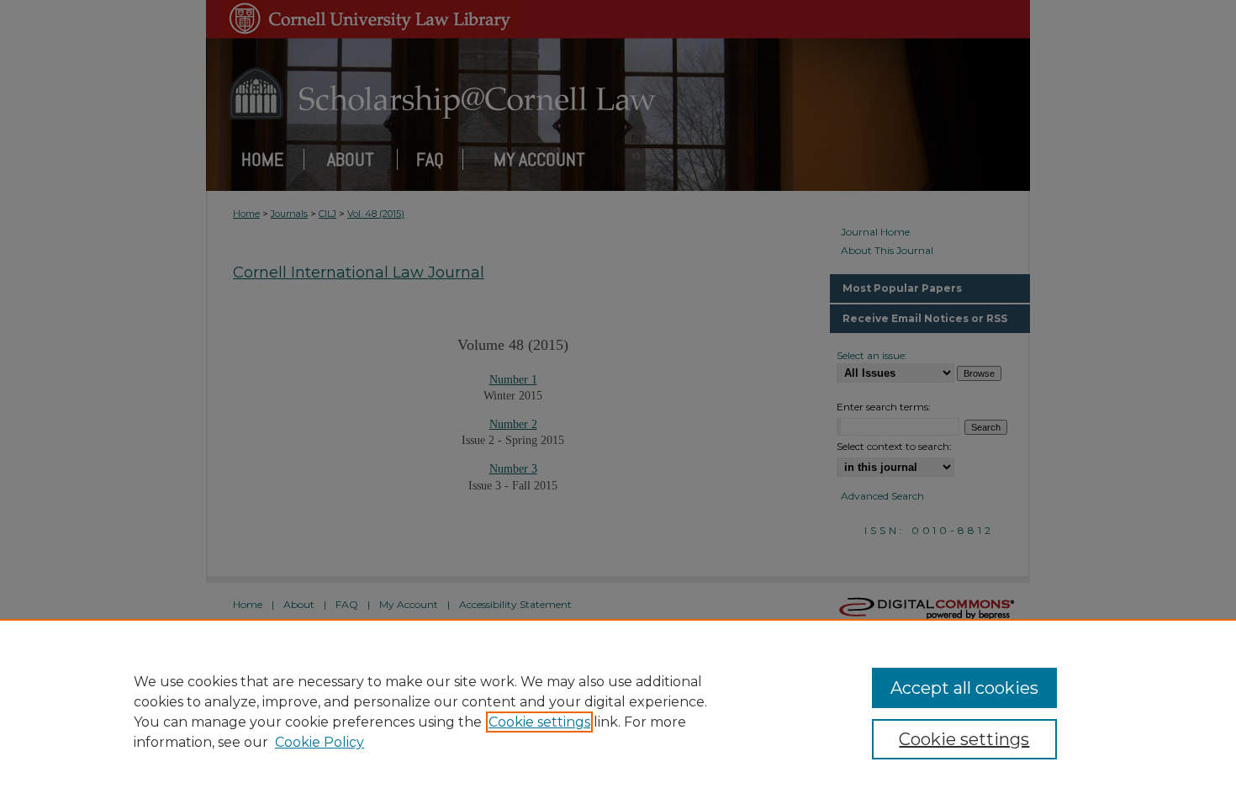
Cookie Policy (319, 742)
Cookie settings (539, 722)
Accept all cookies (964, 688)
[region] (618, 711)
